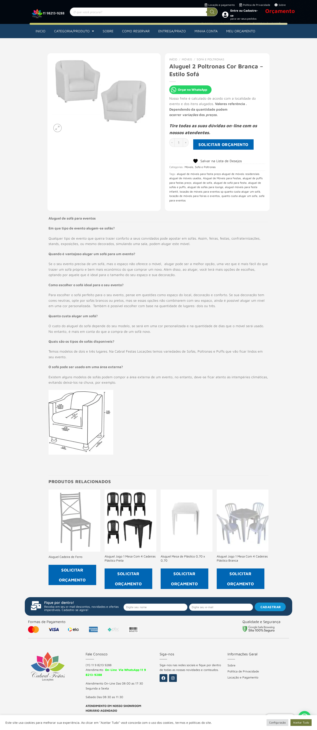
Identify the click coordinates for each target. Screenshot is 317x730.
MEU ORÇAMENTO (240, 31)
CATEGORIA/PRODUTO (72, 31)
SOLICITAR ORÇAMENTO (223, 144)
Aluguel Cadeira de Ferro (65, 557)
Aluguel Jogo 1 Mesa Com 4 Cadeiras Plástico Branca (242, 558)
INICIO (41, 31)
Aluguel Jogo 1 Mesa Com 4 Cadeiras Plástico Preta (130, 558)
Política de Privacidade (243, 671)
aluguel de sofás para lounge (205, 187)
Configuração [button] (277, 722)
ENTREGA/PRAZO (172, 31)
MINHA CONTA (206, 31)
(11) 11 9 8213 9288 (98, 665)
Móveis (187, 59)
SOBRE (108, 31)
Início (173, 59)
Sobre (231, 665)
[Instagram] (173, 678)
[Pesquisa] (212, 12)
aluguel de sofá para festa (230, 182)
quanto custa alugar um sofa (239, 196)
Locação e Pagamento (243, 677)
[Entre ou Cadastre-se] (225, 14)
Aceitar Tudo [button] (301, 722)
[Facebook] (163, 678)
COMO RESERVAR (136, 31)
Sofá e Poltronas (210, 59)
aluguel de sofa (202, 182)
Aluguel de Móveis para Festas (222, 178)
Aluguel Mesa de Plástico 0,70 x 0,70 (183, 558)
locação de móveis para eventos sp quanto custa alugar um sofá (220, 191)
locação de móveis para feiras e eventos (194, 196)
